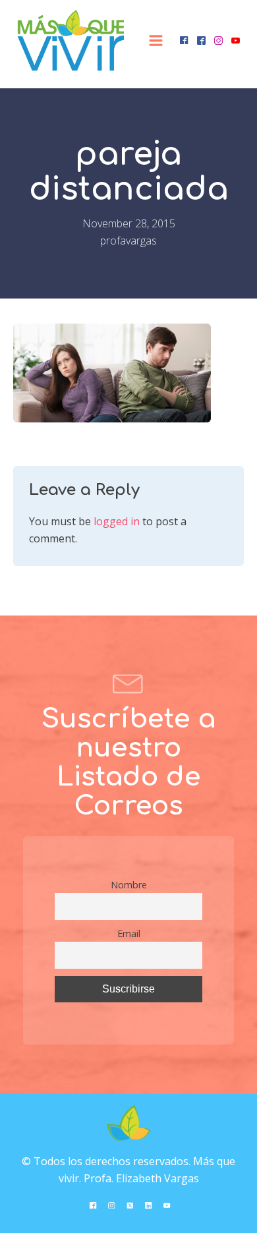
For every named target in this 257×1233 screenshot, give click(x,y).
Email (128, 933)
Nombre (129, 884)
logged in (117, 521)
